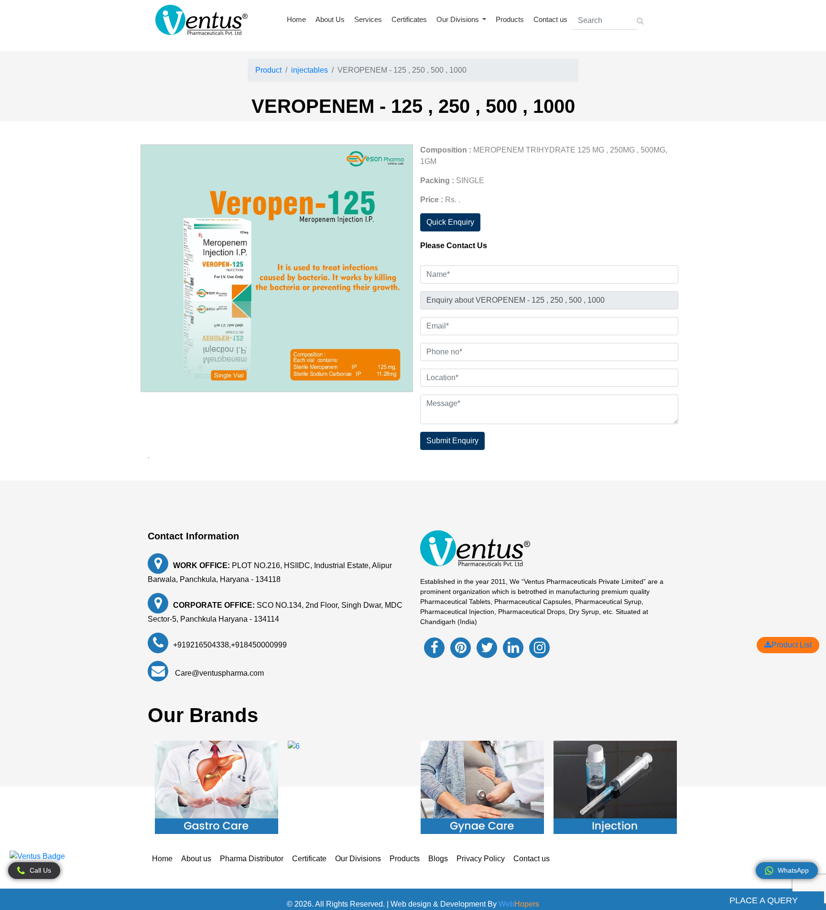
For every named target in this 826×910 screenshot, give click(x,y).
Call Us (40, 870)
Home (296, 19)
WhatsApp (793, 870)
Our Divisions (358, 859)
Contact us (550, 19)
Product (268, 70)
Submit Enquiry (452, 441)
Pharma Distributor (251, 859)
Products (510, 19)
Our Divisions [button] (458, 19)
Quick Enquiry (450, 222)
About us (196, 859)
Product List (792, 645)
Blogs (438, 859)
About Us (330, 19)
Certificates (409, 19)
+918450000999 (259, 645)
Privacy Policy (480, 859)
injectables (309, 70)
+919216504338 (201, 645)
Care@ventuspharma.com (218, 673)
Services (368, 19)
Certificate (309, 859)
